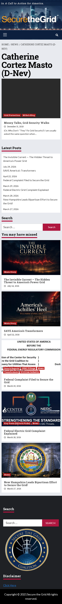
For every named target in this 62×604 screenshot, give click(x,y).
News (41, 368)
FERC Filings (28, 368)
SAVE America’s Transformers (19, 170)
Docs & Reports (11, 368)
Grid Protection (12, 115)
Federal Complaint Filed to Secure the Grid (26, 180)
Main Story (10, 272)
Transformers (11, 372)
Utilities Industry (30, 372)
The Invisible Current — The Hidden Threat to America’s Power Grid (28, 158)
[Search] (57, 35)
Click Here (9, 585)
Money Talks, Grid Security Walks (26, 122)
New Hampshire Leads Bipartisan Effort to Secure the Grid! (30, 201)
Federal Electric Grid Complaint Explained (26, 189)
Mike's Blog (29, 115)
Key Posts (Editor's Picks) (17, 423)
